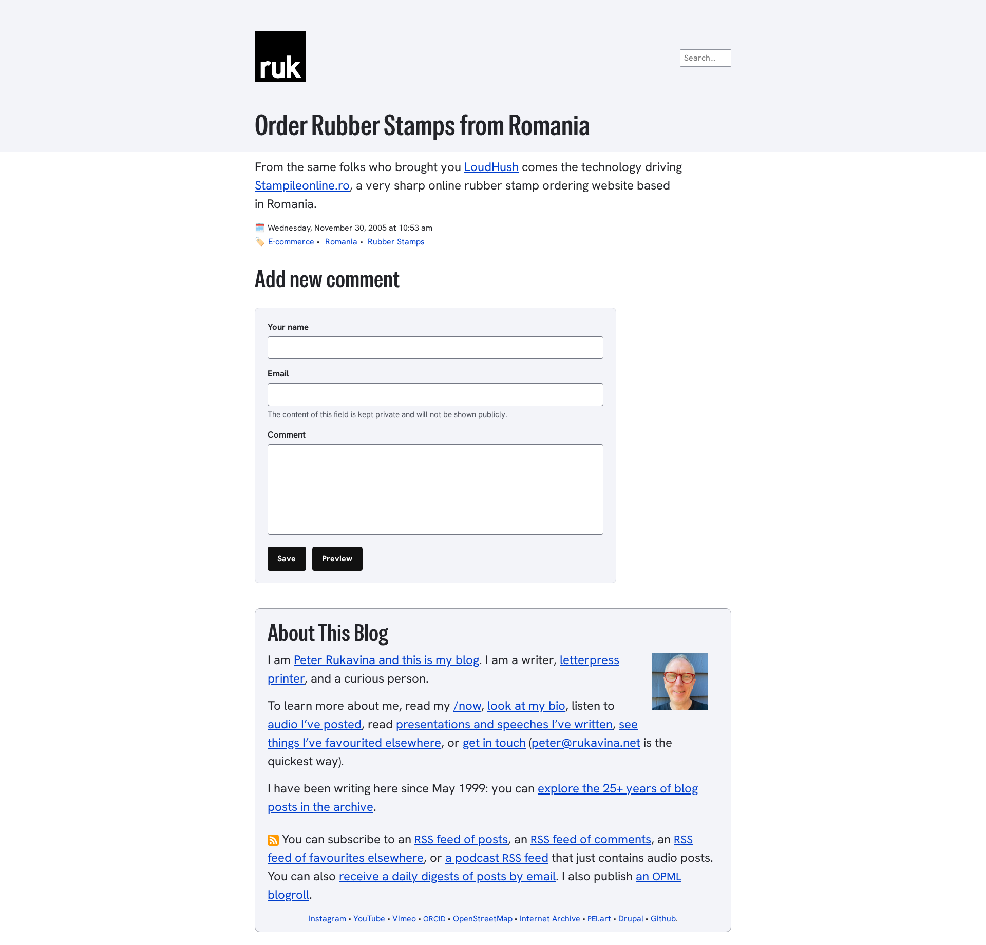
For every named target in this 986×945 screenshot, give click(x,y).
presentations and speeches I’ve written (504, 724)
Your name (288, 326)
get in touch (494, 742)
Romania (341, 241)
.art (599, 918)
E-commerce (291, 241)
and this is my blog (386, 660)
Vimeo (404, 918)
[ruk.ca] (493, 56)
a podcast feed (496, 857)
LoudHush (491, 167)
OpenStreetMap (483, 918)
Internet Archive (550, 918)
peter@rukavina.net (586, 742)
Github (663, 918)
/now (467, 705)
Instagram (327, 918)
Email (278, 373)
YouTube (369, 918)
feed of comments (590, 839)
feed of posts (461, 839)
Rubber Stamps (396, 241)
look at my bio (526, 705)
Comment (287, 434)
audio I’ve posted (315, 724)
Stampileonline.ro (302, 185)
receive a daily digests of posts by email (447, 876)
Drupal (630, 918)
